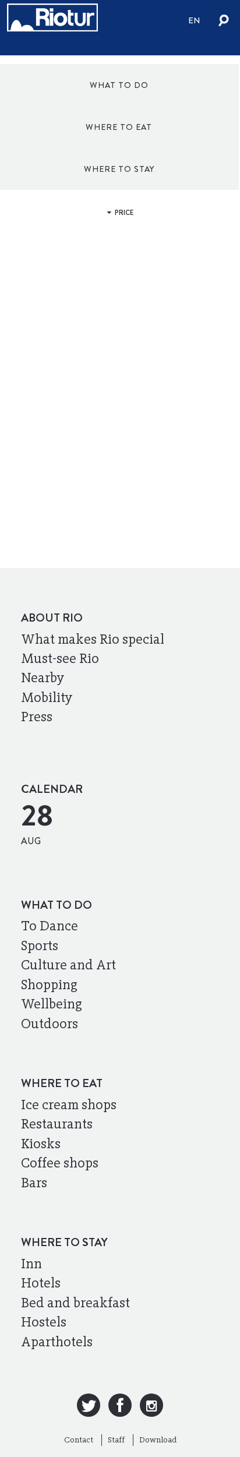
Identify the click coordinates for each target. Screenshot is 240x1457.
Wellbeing (51, 1004)
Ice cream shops (69, 1104)
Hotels (41, 1283)
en (194, 20)
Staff (116, 1440)
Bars (34, 1182)
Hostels (43, 1322)
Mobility (47, 697)
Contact (78, 1440)
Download (158, 1440)
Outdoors (49, 1023)
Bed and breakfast (75, 1302)
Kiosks (41, 1143)
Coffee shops (59, 1163)
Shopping (49, 984)
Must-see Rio (60, 658)
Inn (31, 1263)
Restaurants (57, 1124)
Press (36, 716)
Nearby (43, 677)
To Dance (49, 926)
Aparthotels (57, 1341)
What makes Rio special (92, 639)
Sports (39, 945)
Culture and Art (68, 965)
